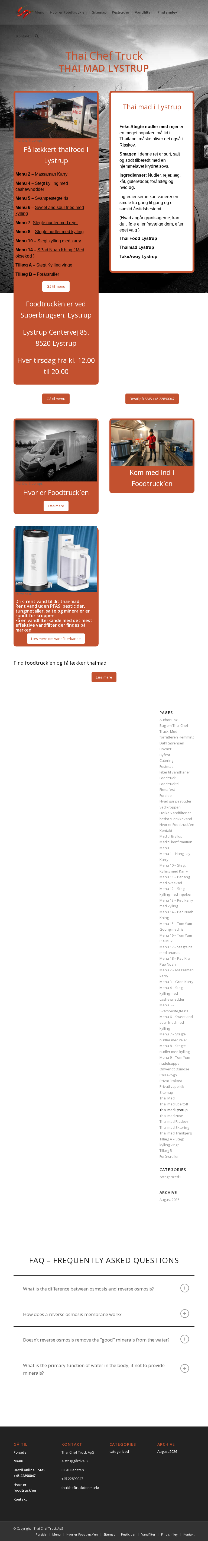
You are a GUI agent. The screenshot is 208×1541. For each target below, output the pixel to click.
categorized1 (170, 1176)
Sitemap (166, 1092)
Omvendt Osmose (174, 1069)
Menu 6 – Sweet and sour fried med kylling (176, 1022)
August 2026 (169, 1199)
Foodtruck (168, 777)
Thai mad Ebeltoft (174, 1104)
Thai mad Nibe (171, 1115)
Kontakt (166, 830)
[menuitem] (23, 12)
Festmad (167, 766)
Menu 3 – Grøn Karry (176, 981)
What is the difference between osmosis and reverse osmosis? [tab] (88, 1289)
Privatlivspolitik (172, 1086)
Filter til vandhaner (175, 772)
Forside (166, 795)
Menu (164, 847)
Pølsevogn (168, 1075)
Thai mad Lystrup (174, 1109)
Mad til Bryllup (171, 836)
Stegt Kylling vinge (54, 265)
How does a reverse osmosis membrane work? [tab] (72, 1314)
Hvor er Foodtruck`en (177, 824)
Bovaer (165, 748)
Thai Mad (167, 1098)
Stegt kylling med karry (59, 241)
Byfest (165, 754)
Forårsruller (48, 274)
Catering (166, 760)
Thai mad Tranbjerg (175, 1133)
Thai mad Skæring (174, 1127)
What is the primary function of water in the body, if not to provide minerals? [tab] (94, 1369)
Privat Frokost (171, 1080)
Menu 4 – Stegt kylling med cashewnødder (172, 993)
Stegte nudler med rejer (55, 222)
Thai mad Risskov (174, 1121)
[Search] (36, 36)
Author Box (169, 719)
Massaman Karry (51, 174)
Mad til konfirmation (176, 841)
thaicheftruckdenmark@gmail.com (89, 1487)
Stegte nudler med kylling (59, 231)
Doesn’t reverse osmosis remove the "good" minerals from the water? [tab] (96, 1340)
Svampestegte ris (51, 198)
